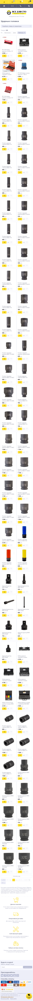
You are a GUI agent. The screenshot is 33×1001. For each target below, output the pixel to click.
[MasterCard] (10, 982)
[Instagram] (17, 975)
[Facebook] (5, 975)
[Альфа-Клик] (4, 985)
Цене (14, 32)
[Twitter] (11, 975)
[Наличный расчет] (16, 985)
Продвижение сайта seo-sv (7, 997)
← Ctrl (3, 880)
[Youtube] (14, 975)
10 (29, 880)
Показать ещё (16, 876)
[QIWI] (29, 982)
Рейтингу (20, 32)
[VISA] (4, 982)
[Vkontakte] (2, 975)
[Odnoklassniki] (8, 975)
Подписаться (27, 967)
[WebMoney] (16, 982)
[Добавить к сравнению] (8, 56)
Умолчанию (7, 32)
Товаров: (3, 30)
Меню (12, 6)
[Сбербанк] (10, 985)
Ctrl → (3, 883)
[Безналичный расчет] (22, 985)
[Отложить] (11, 56)
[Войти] (4, 2)
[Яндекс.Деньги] (22, 982)
